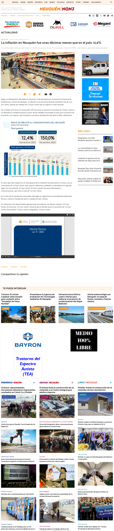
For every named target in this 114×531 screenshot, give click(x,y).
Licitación (63, 308)
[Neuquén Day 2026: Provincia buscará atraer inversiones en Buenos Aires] (108, 167)
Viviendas (83, 395)
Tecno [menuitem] (78, 2)
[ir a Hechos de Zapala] (49, 382)
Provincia (24, 267)
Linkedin (97, 16)
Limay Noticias (82, 454)
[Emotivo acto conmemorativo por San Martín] (18, 497)
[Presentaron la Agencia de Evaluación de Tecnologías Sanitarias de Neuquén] (42, 306)
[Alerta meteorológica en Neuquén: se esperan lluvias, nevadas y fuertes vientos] (100, 306)
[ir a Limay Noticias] (87, 382)
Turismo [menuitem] (86, 2)
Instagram (93, 16)
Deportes (4, 421)
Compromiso (46, 15)
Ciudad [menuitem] (23, 2)
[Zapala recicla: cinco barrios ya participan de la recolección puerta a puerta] (57, 499)
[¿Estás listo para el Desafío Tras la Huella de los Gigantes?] (18, 430)
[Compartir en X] (29, 94)
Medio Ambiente (44, 491)
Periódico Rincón (9, 397)
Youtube (104, 16)
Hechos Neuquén (44, 526)
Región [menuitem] (30, 2)
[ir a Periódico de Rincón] (11, 382)
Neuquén (4, 15)
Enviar (46, 94)
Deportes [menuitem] (70, 2)
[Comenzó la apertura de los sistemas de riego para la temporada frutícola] (108, 157)
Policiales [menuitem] (61, 2)
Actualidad (35, 308)
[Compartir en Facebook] (25, 94)
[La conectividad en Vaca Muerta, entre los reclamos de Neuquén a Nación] (108, 147)
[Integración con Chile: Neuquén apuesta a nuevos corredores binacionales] (108, 136)
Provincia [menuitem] (38, 2)
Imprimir (50, 94)
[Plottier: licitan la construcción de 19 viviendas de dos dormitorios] (95, 393)
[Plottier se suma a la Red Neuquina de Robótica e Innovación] (95, 462)
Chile (37, 15)
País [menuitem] (45, 2)
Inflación (4, 39)
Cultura (42, 456)
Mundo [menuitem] (52, 2)
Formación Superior (7, 456)
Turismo (12, 15)
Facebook (90, 16)
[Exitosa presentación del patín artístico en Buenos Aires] (95, 497)
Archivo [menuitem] (15, 2)
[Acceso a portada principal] (57, 9)
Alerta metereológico (25, 15)
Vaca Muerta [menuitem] (96, 2)
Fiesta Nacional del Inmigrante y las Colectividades (56, 421)
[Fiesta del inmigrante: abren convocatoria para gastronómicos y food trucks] (57, 430)
